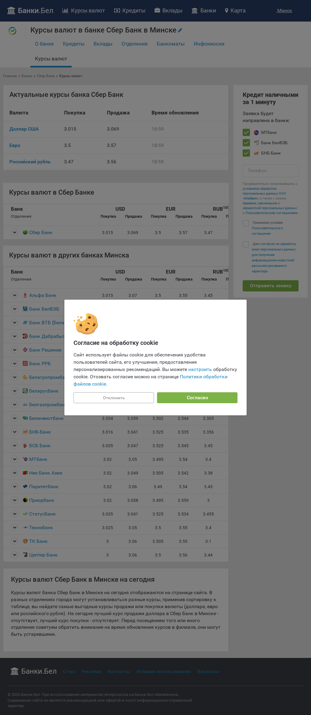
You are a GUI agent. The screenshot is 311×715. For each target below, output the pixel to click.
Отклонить (114, 397)
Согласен (197, 397)
